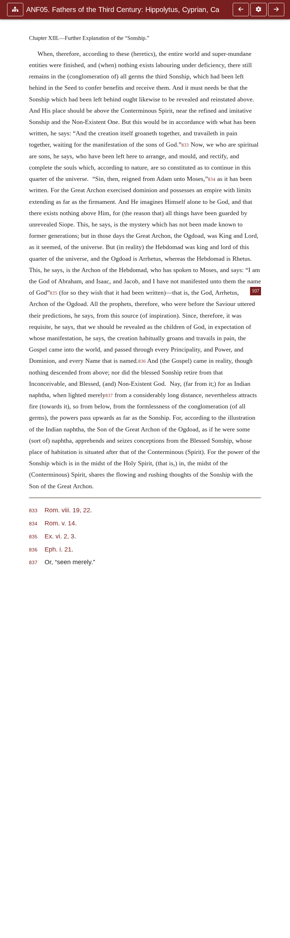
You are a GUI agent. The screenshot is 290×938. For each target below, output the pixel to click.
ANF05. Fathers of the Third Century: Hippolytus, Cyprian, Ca (122, 9)
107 (255, 291)
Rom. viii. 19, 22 (67, 510)
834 (211, 179)
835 (53, 293)
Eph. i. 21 (58, 549)
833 (185, 145)
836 (142, 361)
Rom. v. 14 (60, 523)
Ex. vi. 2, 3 (59, 536)
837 (109, 395)
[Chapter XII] (241, 9)
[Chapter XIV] (276, 9)
